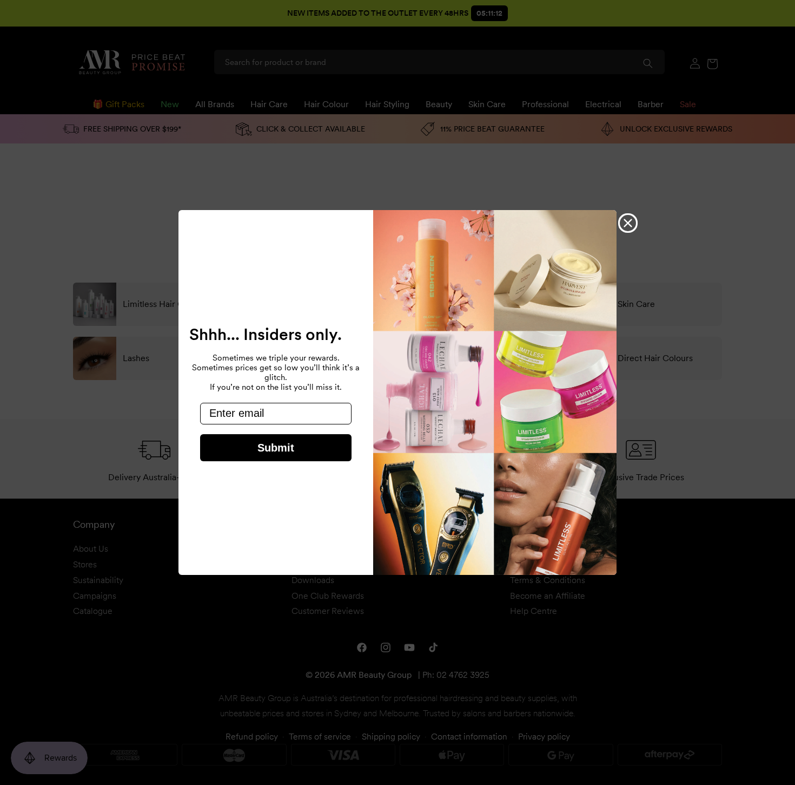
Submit (275, 448)
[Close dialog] (628, 223)
